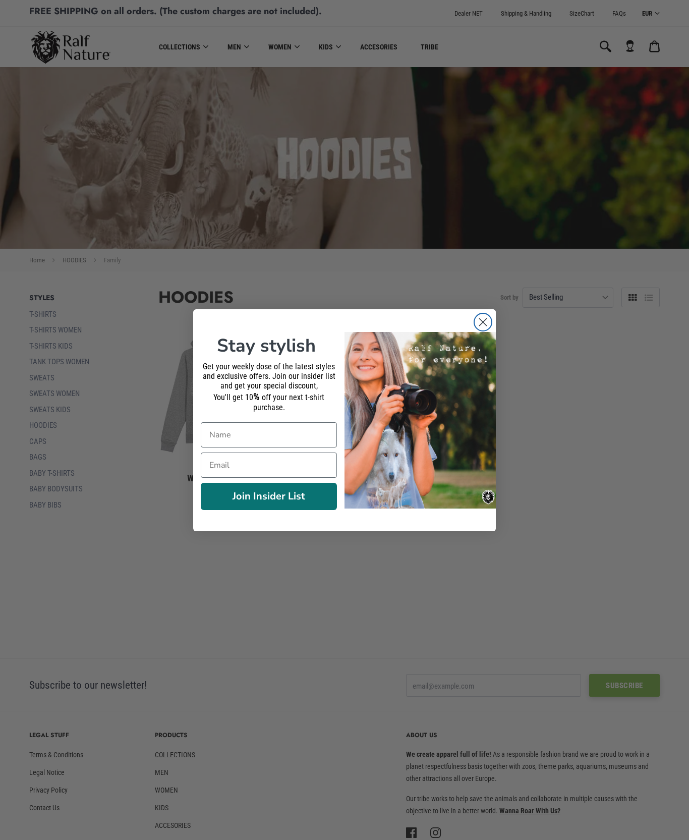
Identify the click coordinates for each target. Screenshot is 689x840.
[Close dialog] (483, 322)
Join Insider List (269, 496)
